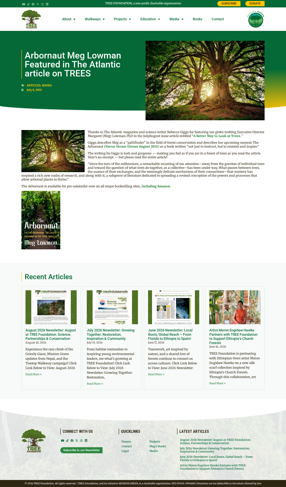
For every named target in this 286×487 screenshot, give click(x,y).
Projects (120, 19)
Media (174, 19)
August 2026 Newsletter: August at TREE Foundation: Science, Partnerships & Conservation (50, 334)
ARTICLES (34, 85)
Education (148, 19)
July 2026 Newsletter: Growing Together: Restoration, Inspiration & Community (110, 334)
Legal (125, 451)
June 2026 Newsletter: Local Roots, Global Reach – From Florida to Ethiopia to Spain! (170, 334)
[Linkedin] (47, 4)
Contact (218, 19)
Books (197, 19)
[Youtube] (23, 4)
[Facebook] (33, 4)
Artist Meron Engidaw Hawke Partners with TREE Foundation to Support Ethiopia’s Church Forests (233, 336)
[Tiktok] (28, 4)
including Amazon (155, 186)
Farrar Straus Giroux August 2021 (131, 146)
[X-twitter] (37, 4)
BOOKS (47, 85)
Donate (126, 441)
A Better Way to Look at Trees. (217, 136)
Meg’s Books (157, 446)
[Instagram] (42, 4)
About (66, 19)
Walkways (93, 19)
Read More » (33, 374)
